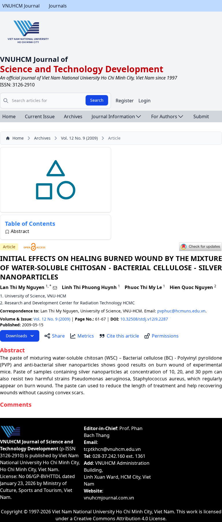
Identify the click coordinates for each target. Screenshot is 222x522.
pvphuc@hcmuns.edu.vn (181, 311)
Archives (73, 116)
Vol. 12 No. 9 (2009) (79, 138)
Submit (201, 116)
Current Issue (40, 116)
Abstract (20, 231)
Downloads (16, 335)
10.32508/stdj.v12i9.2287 (144, 319)
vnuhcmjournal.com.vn (109, 498)
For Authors (164, 116)
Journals (58, 6)
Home (9, 116)
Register (125, 100)
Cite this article (123, 336)
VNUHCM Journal (21, 6)
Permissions (165, 336)
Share (58, 336)
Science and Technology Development (81, 69)
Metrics (85, 336)
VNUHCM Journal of (34, 59)
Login (144, 100)
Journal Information (113, 116)
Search (96, 100)
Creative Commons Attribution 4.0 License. (120, 518)
